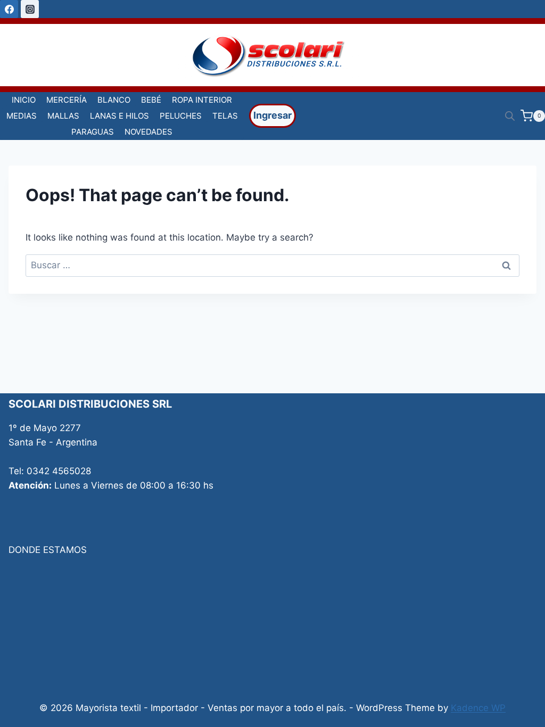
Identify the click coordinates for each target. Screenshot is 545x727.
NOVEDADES (148, 132)
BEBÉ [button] (151, 100)
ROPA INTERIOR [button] (202, 100)
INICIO (24, 100)
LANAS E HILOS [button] (119, 116)
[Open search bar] (510, 116)
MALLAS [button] (63, 116)
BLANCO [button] (113, 100)
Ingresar (272, 115)
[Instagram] (30, 9)
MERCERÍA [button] (66, 100)
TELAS (225, 116)
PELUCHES (181, 116)
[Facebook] (9, 9)
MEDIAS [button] (21, 116)
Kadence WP (478, 708)
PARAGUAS (92, 132)
